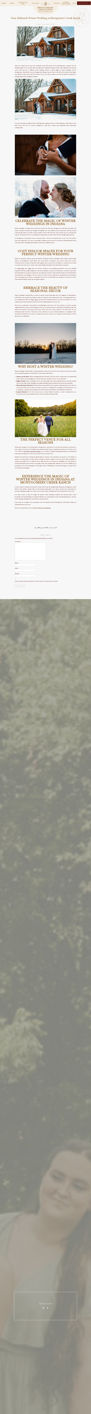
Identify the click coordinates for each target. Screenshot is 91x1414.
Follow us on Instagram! (44, 508)
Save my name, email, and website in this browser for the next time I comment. (36, 581)
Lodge (29, 268)
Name (17, 563)
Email (16, 568)
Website (17, 573)
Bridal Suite (21, 268)
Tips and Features (41, 24)
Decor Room (34, 299)
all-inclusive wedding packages (32, 451)
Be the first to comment (46, 528)
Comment (18, 541)
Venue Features (50, 24)
